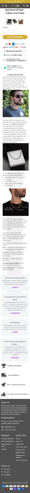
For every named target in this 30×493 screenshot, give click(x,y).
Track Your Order (21, 447)
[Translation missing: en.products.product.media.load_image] (9, 21)
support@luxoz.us (9, 427)
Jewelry (3, 449)
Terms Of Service (21, 460)
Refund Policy (20, 452)
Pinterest (6, 472)
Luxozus (14, 482)
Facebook (6, 469)
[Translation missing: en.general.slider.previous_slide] (4, 22)
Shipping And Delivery (20, 456)
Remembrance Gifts (6, 445)
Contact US (19, 444)
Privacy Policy (20, 450)
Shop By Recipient (7, 438)
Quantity (5, 27)
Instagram (6, 475)
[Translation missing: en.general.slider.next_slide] (25, 22)
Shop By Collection (7, 441)
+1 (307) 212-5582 (9, 430)
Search (18, 438)
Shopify (26, 482)
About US (19, 441)
